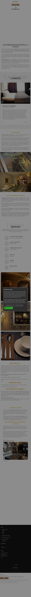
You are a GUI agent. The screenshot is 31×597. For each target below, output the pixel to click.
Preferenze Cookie (9, 305)
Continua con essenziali (19, 305)
